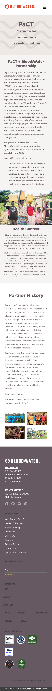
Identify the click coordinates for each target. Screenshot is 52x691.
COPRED (8, 605)
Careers (9, 540)
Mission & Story (12, 527)
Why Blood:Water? (14, 519)
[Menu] (44, 7)
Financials (10, 532)
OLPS (8, 621)
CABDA (7, 597)
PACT (24, 621)
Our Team (10, 536)
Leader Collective (14, 523)
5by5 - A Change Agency (37, 688)
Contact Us (10, 548)
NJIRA (21, 613)
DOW (8, 613)
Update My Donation (15, 552)
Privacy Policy (12, 544)
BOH (7, 589)
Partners (10, 584)
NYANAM (41, 613)
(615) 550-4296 (13, 478)
